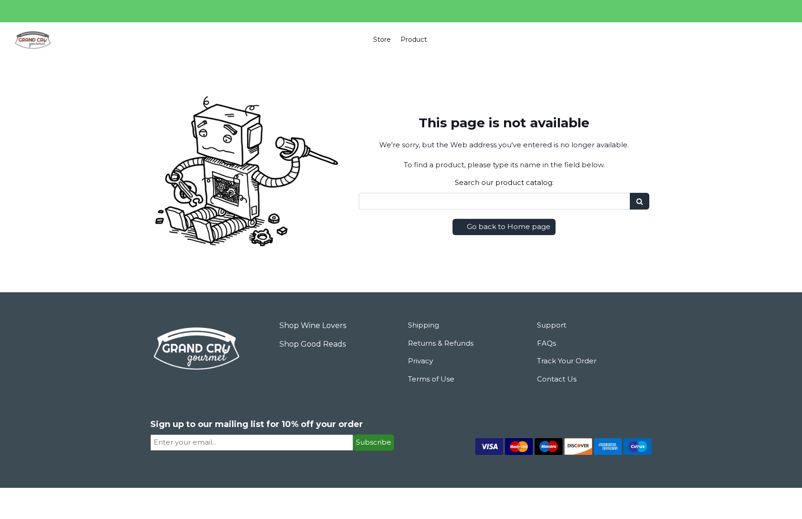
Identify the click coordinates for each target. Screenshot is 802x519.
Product (414, 39)
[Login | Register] (775, 40)
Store (382, 39)
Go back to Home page (507, 226)
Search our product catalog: (504, 182)
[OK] (639, 201)
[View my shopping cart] (753, 40)
